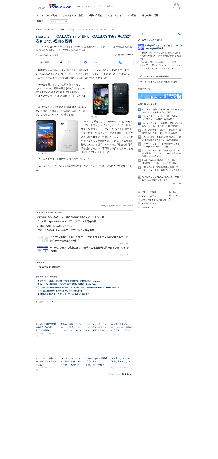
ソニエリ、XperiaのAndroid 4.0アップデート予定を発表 (66, 221)
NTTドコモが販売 (75, 159)
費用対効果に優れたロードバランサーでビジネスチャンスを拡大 (63, 294)
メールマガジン (148, 203)
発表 (123, 166)
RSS (174, 192)
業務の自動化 (95, 15)
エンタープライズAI (59, 21)
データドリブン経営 (73, 15)
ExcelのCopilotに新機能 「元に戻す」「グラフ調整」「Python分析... (97, 361)
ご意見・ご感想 (148, 192)
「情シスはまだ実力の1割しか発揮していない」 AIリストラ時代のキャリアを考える (162, 170)
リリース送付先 (148, 196)
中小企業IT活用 (150, 15)
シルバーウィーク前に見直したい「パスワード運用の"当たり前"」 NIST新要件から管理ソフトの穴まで (162, 153)
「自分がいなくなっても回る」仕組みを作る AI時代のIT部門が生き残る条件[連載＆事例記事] (161, 56)
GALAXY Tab (81, 74)
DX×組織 (131, 15)
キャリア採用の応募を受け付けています (158, 82)
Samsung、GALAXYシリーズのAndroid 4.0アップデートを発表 (70, 217)
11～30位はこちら (176, 183)
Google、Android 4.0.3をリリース (54, 226)
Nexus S (54, 110)
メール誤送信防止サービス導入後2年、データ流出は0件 (60, 291)
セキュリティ (114, 15)
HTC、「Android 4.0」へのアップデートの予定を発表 (65, 230)
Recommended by (115, 374)
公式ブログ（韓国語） (51, 267)
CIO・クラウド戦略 (47, 15)
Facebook (176, 196)
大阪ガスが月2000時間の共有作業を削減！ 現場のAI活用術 (46, 327)
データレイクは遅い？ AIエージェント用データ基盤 (47, 361)
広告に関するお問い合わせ (153, 200)
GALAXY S (46, 74)
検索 (180, 34)
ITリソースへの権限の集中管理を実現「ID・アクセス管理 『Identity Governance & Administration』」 (79, 287)
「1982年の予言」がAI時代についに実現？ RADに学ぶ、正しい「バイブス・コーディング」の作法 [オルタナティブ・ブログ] (160, 65)
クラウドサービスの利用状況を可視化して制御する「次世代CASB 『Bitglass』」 (70, 281)
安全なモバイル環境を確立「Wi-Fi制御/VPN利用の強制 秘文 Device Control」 (68, 284)
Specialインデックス (150, 207)
